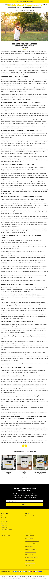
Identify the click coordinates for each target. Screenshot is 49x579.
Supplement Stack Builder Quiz (32, 541)
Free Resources (24, 10)
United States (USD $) (6, 4)
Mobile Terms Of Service (6, 529)
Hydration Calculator (30, 563)
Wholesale (3, 519)
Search (2, 515)
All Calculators (28, 565)
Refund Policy (4, 525)
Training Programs (29, 535)
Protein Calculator (29, 546)
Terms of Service (4, 527)
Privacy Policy (4, 523)
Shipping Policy (4, 521)
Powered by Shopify (4, 573)
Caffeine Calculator (29, 560)
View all (23, 480)
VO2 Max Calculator (29, 554)
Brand (32, 10)
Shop (16, 10)
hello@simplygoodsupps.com (31, 515)
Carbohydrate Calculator (31, 549)
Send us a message (5, 535)
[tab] (22, 477)
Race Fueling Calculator (30, 552)
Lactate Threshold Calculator (31, 557)
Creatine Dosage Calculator (31, 543)
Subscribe (24, 504)
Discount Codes (4, 517)
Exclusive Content (29, 538)
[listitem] (24, 1)
